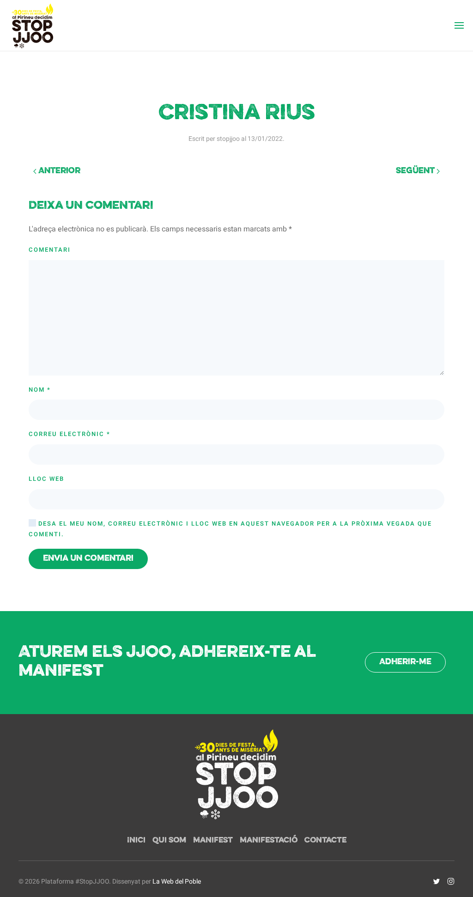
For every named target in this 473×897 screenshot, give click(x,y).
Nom (40, 389)
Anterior (58, 171)
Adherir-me (405, 662)
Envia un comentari (88, 558)
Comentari (50, 249)
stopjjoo (228, 139)
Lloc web (46, 478)
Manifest (213, 840)
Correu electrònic (69, 434)
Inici (136, 840)
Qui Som (169, 840)
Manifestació (268, 840)
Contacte (325, 840)
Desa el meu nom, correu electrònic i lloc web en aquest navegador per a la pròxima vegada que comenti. (230, 529)
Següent (416, 171)
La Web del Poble (176, 881)
